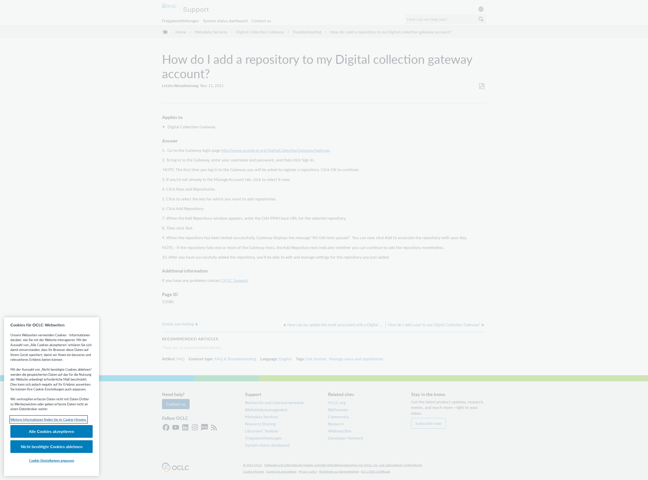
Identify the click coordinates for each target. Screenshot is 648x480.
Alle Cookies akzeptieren (51, 431)
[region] (51, 396)
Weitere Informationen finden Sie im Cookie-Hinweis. (48, 419)
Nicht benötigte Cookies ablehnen (52, 446)
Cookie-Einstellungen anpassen (51, 460)
